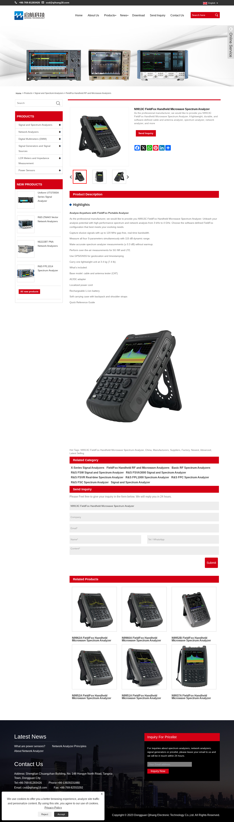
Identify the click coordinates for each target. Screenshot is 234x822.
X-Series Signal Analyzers (87, 467)
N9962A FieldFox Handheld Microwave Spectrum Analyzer (91, 639)
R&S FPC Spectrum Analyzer (190, 477)
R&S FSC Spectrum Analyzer (90, 482)
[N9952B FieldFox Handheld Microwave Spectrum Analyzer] (194, 609)
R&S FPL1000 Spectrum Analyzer (147, 477)
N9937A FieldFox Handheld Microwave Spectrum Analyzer (191, 696)
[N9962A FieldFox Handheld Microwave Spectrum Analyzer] (94, 609)
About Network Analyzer (29, 751)
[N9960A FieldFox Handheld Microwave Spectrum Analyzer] (144, 609)
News (123, 15)
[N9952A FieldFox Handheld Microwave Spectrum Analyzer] (94, 667)
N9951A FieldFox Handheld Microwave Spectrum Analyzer (141, 696)
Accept (61, 814)
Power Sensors (27, 170)
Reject (44, 814)
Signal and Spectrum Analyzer (130, 482)
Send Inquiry (157, 15)
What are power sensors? (29, 746)
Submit (211, 562)
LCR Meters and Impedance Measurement (34, 161)
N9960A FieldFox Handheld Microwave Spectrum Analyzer (141, 639)
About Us (93, 15)
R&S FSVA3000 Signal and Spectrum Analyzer (156, 472)
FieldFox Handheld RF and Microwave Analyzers (88, 93)
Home (79, 15)
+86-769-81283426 (29, 2)
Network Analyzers (29, 131)
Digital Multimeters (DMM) (33, 139)
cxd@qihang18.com (57, 2)
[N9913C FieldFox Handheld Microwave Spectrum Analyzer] (80, 177)
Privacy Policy (53, 807)
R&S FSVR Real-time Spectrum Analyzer (97, 477)
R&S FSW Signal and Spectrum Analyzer (97, 472)
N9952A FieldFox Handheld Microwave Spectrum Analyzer (91, 696)
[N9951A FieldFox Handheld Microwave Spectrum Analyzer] (144, 667)
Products (109, 15)
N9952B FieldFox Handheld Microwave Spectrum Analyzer (191, 639)
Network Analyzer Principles (69, 746)
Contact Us (177, 15)
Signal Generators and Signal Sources (34, 148)
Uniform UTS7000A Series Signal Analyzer (48, 196)
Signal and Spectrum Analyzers (49, 93)
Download (138, 15)
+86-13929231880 (68, 782)
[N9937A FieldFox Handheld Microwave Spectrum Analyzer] (194, 667)
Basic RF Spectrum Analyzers (191, 467)
